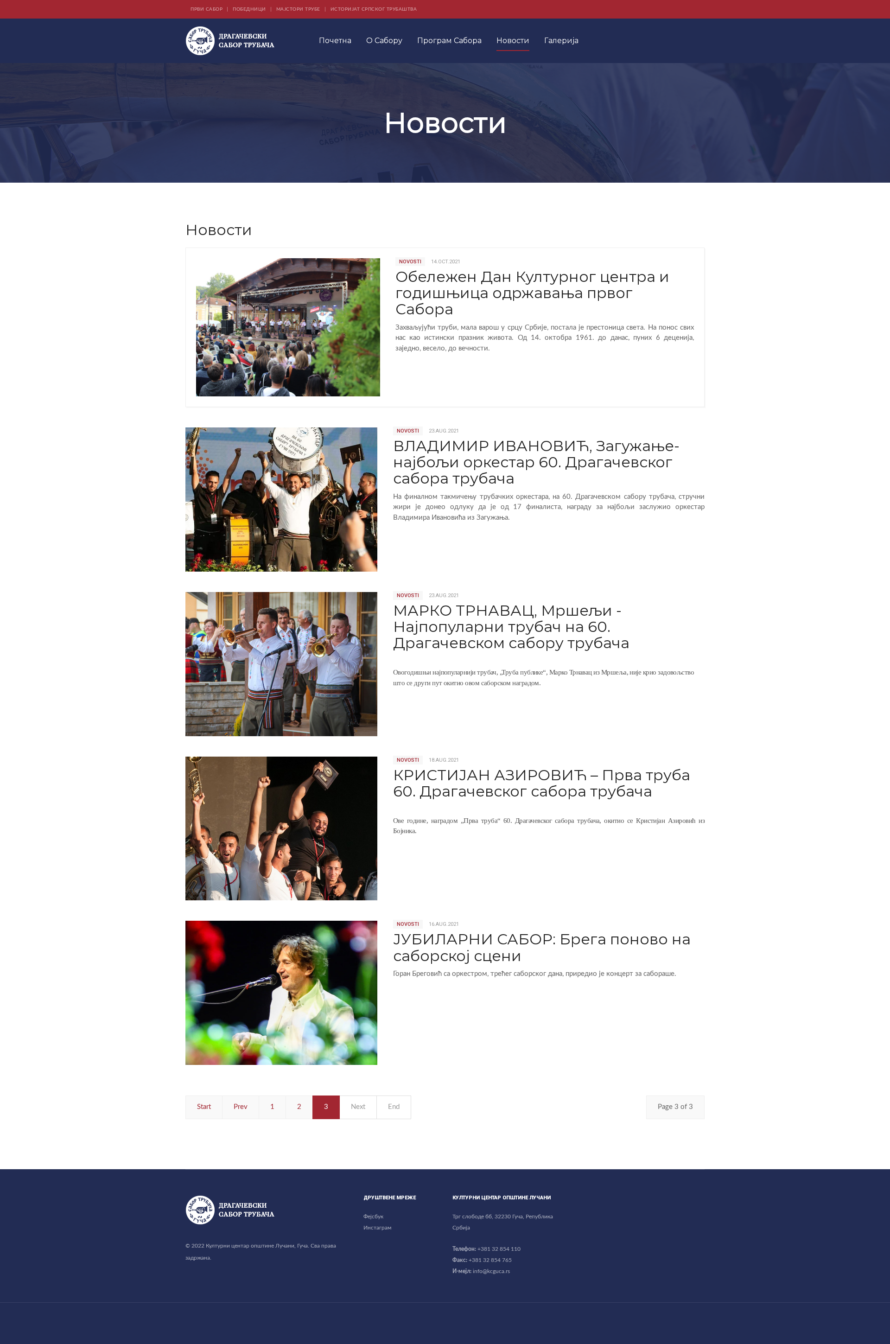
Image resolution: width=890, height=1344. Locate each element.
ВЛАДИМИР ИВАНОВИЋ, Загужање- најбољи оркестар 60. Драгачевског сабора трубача (536, 462)
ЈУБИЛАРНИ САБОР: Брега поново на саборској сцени (542, 947)
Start (204, 1106)
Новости (512, 40)
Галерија (561, 40)
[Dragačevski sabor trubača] (229, 41)
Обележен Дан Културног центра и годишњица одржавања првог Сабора (532, 293)
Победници (249, 9)
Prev (241, 1106)
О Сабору (384, 40)
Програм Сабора (449, 40)
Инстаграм (377, 1227)
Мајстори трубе (298, 9)
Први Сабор (206, 9)
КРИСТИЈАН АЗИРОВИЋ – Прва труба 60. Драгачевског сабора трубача (541, 783)
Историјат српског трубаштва (374, 9)
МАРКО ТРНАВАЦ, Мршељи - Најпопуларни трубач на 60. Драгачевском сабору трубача (511, 626)
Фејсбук (373, 1216)
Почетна (335, 40)
